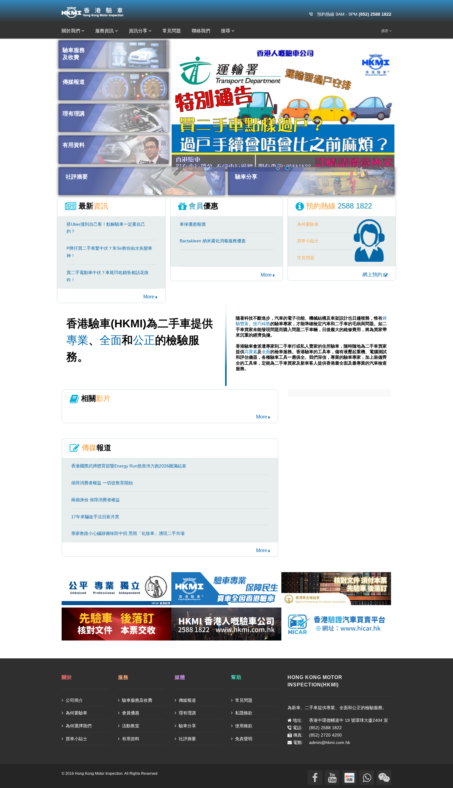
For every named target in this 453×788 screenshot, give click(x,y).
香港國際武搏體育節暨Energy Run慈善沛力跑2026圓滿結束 (128, 465)
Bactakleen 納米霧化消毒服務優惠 (213, 240)
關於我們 (71, 30)
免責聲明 (243, 738)
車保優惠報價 (193, 224)
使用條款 (243, 725)
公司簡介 (73, 700)
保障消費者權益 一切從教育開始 (102, 482)
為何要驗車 (308, 224)
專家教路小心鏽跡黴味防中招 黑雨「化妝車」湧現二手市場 (128, 533)
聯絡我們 (201, 30)
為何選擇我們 (78, 725)
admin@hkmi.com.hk (329, 742)
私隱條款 (243, 712)
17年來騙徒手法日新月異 (95, 516)
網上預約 (372, 274)
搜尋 (226, 30)
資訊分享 (139, 30)
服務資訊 (105, 30)
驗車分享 (187, 725)
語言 (385, 31)
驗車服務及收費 (136, 700)
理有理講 (187, 712)
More (149, 296)
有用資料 (130, 738)
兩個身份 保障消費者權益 (95, 499)
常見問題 (171, 30)
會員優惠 (130, 712)
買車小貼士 (308, 240)
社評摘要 (187, 738)
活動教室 (130, 725)
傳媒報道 (187, 700)
